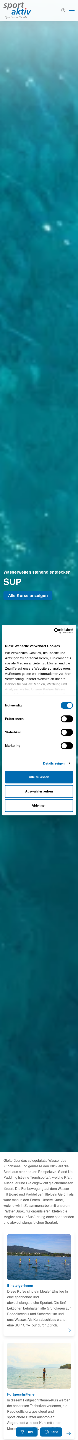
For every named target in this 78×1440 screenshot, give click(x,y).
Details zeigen (54, 763)
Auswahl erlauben (39, 791)
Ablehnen (39, 805)
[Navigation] (72, 10)
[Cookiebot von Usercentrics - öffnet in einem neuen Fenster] (55, 631)
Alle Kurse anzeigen (28, 595)
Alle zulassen (39, 777)
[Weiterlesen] (38, 1283)
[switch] (67, 718)
